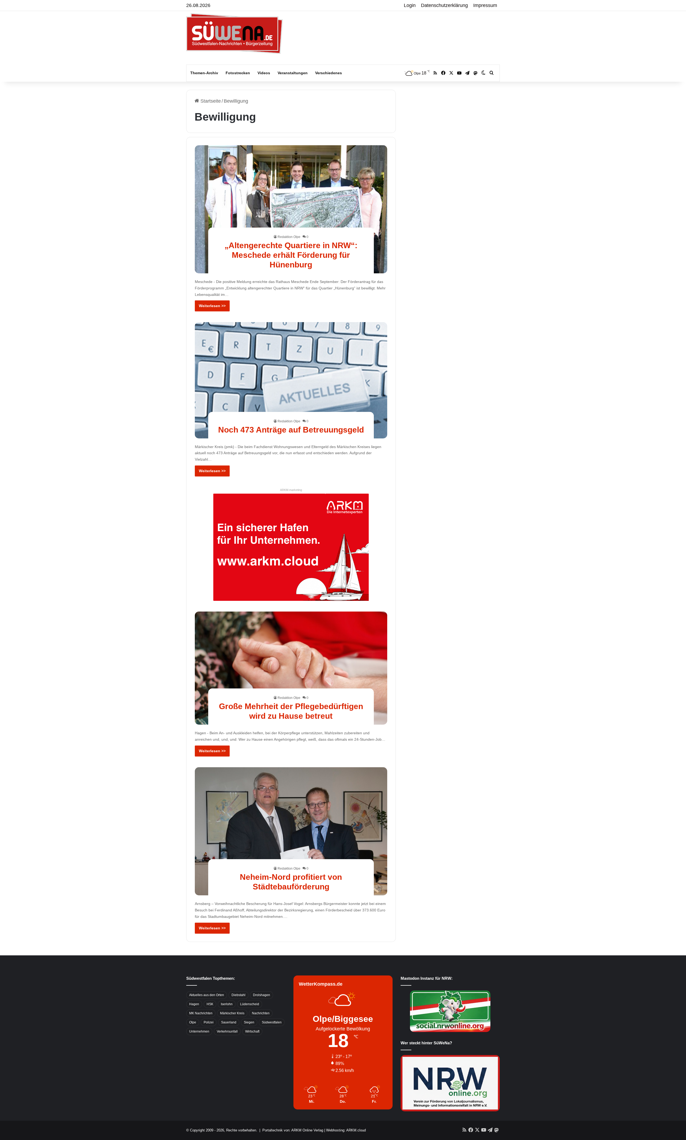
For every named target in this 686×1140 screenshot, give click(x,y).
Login (410, 5)
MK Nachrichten (200, 1013)
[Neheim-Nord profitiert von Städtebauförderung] (291, 831)
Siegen (249, 1022)
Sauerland (228, 1022)
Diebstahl (238, 995)
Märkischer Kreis (232, 1013)
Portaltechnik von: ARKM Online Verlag (292, 1130)
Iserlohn (227, 1004)
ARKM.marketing (291, 489)
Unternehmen (199, 1031)
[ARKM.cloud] (291, 547)
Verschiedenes (328, 73)
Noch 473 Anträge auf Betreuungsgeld (291, 429)
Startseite (210, 101)
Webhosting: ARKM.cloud (346, 1130)
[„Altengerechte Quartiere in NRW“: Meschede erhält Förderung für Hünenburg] (291, 209)
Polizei (209, 1022)
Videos (264, 73)
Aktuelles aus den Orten (206, 995)
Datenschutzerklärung (444, 5)
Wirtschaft (252, 1031)
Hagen (194, 1004)
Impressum (485, 5)
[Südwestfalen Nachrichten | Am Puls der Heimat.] (234, 33)
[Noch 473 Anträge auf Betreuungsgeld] (291, 380)
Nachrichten (261, 1013)
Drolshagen (261, 995)
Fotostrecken (238, 73)
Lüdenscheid (249, 1004)
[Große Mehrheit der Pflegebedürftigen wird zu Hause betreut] (291, 668)
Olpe (192, 1022)
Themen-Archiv (204, 73)
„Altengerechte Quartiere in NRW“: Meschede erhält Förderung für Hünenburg (291, 255)
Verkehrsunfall (227, 1031)
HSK (210, 1004)
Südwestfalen (272, 1022)
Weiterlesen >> (212, 306)
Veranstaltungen (293, 73)
